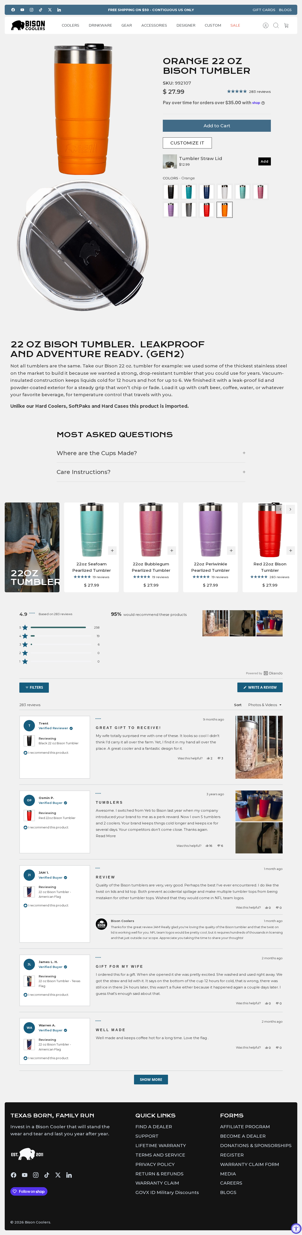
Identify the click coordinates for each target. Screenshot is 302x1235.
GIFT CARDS (264, 10)
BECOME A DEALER (243, 1136)
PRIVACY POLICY (155, 1164)
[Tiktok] (40, 9)
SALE (235, 25)
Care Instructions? (84, 471)
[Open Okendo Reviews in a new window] (264, 673)
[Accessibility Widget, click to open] (296, 1228)
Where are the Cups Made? (97, 453)
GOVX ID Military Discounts (167, 1192)
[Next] (290, 509)
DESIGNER (185, 25)
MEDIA (228, 1174)
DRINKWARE (100, 25)
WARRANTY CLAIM (157, 1183)
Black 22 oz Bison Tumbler (59, 743)
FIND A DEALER (153, 1126)
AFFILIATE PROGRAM (245, 1126)
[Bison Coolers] (28, 25)
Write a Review (265, 688)
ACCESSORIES (154, 25)
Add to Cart (217, 125)
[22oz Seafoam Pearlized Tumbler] (91, 529)
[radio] (171, 192)
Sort (238, 705)
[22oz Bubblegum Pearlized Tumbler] (151, 529)
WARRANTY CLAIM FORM (249, 1164)
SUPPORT (147, 1136)
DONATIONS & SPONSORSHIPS (256, 1145)
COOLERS (70, 25)
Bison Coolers (37, 1222)
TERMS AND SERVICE (160, 1155)
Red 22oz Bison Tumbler (57, 818)
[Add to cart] (112, 550)
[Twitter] (50, 9)
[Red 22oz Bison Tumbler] (270, 529)
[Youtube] (22, 9)
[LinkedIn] (59, 9)
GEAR (127, 25)
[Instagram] (31, 9)
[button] (59, 627)
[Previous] (280, 509)
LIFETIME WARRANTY (160, 1145)
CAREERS (231, 1183)
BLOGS (285, 10)
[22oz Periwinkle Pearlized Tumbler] (210, 529)
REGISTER (232, 1155)
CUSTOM (213, 25)
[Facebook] (13, 9)
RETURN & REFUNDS (159, 1174)
